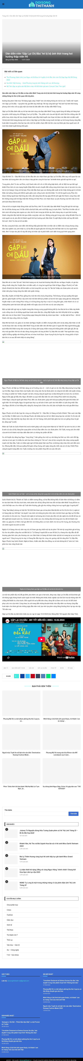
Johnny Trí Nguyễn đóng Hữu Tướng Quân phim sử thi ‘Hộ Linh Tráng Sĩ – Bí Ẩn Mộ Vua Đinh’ (49, 831)
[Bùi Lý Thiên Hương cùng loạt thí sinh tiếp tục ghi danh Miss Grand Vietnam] (11, 859)
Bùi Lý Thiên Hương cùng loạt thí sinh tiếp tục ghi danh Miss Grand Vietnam (46, 858)
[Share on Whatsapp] (48, 676)
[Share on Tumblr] (38, 676)
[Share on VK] (43, 676)
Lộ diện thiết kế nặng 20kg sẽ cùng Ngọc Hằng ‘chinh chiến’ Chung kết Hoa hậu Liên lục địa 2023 (48, 871)
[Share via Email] (53, 676)
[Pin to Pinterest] (33, 676)
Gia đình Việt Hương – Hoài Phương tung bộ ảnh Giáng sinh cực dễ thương (32, 83)
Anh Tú (6, 668)
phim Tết (53, 668)
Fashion (10, 915)
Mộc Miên (15, 60)
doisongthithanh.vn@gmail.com (18, 981)
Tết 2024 (70, 668)
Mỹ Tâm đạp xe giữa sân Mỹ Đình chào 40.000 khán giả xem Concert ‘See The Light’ (36, 86)
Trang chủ (5, 16)
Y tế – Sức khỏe (13, 955)
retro (62, 668)
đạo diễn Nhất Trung (18, 668)
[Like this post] (17, 676)
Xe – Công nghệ (13, 950)
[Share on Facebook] (22, 676)
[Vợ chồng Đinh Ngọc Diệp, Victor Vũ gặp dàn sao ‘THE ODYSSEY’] (62, 771)
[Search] (80, 4)
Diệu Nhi (31, 668)
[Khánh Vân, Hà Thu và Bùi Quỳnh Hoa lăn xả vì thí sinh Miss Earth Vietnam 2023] (11, 846)
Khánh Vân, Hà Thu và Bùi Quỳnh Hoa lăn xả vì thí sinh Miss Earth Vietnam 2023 (49, 845)
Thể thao (10, 930)
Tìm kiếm (8, 810)
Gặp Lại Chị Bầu (42, 668)
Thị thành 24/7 (12, 935)
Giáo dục (10, 920)
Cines (9, 910)
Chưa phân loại (12, 905)
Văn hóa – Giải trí (13, 945)
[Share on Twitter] (27, 676)
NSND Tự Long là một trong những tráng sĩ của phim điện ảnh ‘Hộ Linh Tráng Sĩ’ (48, 884)
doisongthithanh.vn (25, 1060)
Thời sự (10, 940)
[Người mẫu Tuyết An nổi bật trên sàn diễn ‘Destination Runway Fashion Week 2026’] (21, 737)
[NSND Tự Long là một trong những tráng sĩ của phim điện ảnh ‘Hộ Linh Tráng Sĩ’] (11, 886)
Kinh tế (9, 925)
